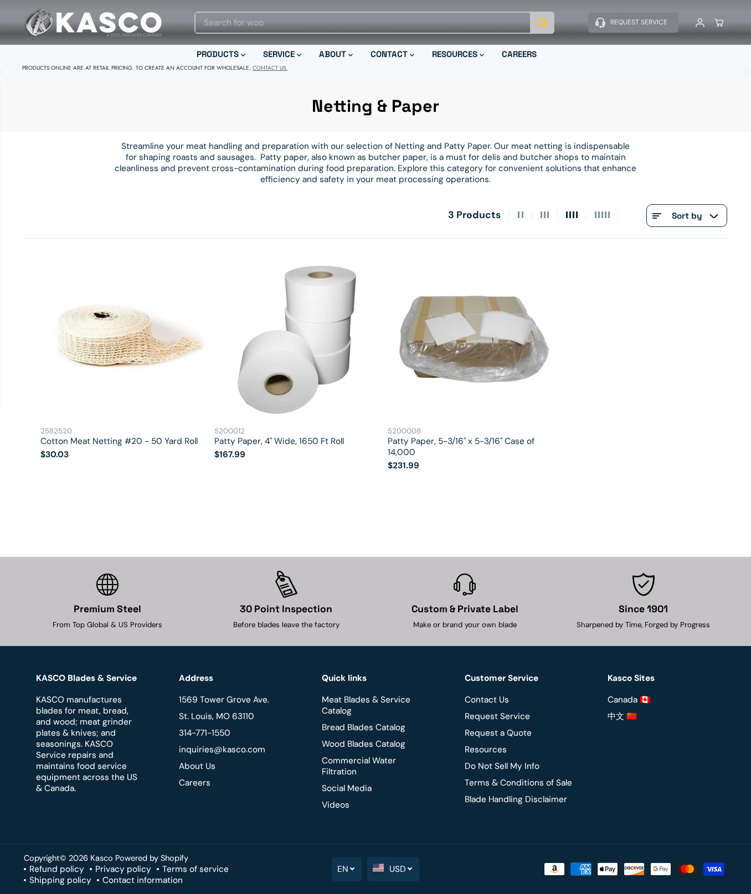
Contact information (142, 880)
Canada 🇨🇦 (629, 699)
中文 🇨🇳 (622, 716)
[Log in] (700, 22)
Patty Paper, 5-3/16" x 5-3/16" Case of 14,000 (461, 447)
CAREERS (519, 54)
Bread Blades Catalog (363, 727)
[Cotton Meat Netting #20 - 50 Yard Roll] (123, 338)
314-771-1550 (204, 732)
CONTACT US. (270, 68)
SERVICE (280, 54)
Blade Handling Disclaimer (516, 799)
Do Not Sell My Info (502, 766)
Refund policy (56, 869)
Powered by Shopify (151, 858)
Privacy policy (123, 869)
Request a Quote (498, 732)
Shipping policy (60, 880)
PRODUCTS (219, 54)
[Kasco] (93, 22)
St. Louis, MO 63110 (216, 716)
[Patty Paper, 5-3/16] (471, 338)
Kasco (101, 858)
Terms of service (195, 869)
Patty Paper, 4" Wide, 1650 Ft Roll (279, 441)
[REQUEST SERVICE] (633, 23)
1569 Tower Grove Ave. (224, 699)
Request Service (497, 716)
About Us (197, 766)
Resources (486, 749)
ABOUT (333, 54)
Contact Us (487, 699)
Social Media (347, 788)
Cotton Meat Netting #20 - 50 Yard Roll (119, 441)
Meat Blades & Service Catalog (366, 705)
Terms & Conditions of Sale (518, 782)
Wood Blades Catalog (363, 744)
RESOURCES (456, 54)
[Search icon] (542, 23)
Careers (194, 782)
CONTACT (390, 54)
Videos (335, 804)
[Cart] (719, 22)
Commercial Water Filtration (359, 766)
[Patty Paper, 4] (297, 338)
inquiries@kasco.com (222, 749)
